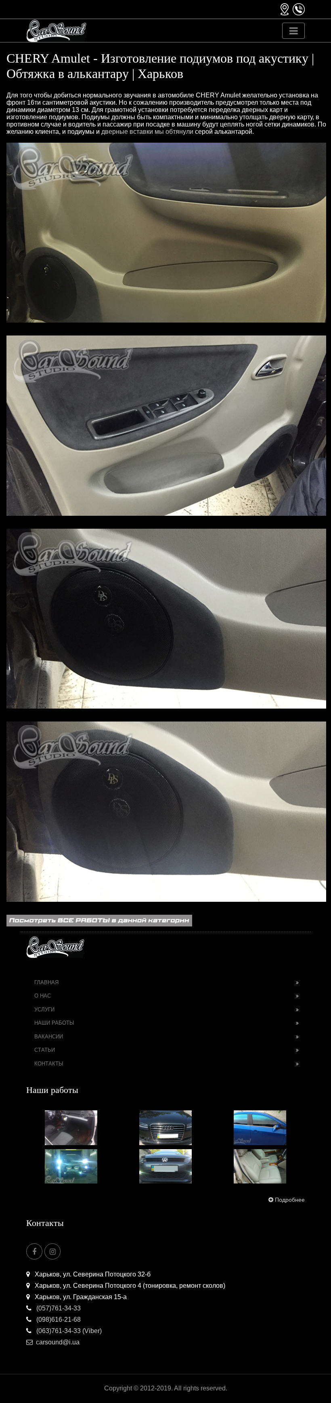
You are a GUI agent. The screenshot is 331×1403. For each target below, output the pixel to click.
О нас (42, 996)
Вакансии (48, 1037)
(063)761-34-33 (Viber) (68, 1330)
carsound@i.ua (58, 1342)
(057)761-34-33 (58, 1308)
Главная (46, 982)
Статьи (44, 1050)
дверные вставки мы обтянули (147, 131)
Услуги (44, 1009)
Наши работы (54, 1023)
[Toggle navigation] (293, 31)
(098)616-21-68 (58, 1319)
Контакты (48, 1064)
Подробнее (290, 1199)
